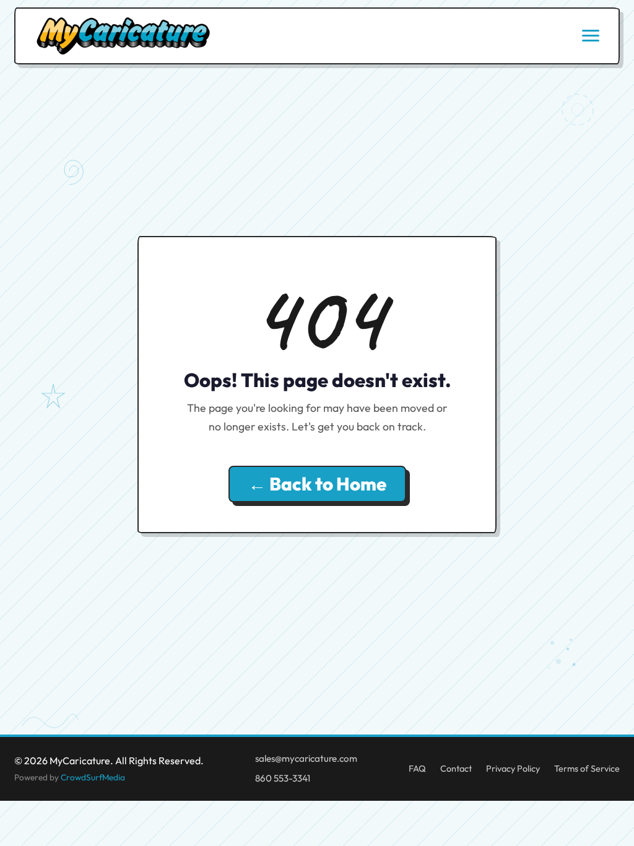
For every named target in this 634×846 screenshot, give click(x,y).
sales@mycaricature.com (306, 758)
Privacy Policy (513, 768)
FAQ (417, 768)
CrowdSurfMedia (93, 777)
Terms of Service (587, 768)
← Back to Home (317, 484)
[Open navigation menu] (590, 35)
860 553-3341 (282, 778)
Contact (456, 768)
